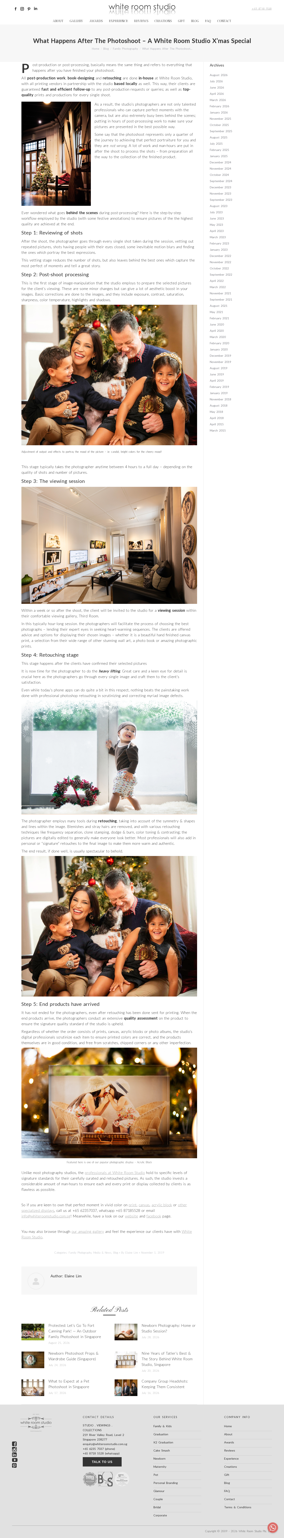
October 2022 (219, 268)
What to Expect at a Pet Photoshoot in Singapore (68, 1384)
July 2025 (216, 143)
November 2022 (220, 262)
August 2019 (218, 368)
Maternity (159, 1466)
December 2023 (220, 187)
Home (228, 1426)
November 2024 (220, 168)
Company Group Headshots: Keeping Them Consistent (165, 1384)
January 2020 (219, 349)
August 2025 (218, 137)
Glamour (158, 1491)
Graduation (160, 1434)
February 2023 (219, 243)
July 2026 (216, 81)
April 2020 (217, 330)
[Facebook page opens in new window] (15, 9)
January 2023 (219, 249)
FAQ (227, 1491)
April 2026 (217, 93)
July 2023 (216, 212)
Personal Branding (165, 1483)
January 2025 (219, 156)
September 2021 (221, 299)
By (129, 1252)
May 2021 (216, 312)
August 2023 (218, 206)
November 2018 (220, 399)
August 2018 (218, 405)
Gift (226, 1474)
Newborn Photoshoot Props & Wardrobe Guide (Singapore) (73, 1356)
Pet (155, 1474)
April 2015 (217, 424)
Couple (158, 1499)
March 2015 (218, 430)
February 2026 (219, 106)
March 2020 (218, 337)
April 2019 (217, 380)
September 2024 (221, 181)
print (133, 1205)
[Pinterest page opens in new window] (29, 9)
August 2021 (218, 305)
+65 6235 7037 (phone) (99, 1448)
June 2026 (217, 87)
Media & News (102, 1252)
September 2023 (221, 199)
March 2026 (218, 100)
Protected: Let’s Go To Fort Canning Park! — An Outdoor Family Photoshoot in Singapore (74, 1331)
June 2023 (217, 218)
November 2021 (220, 293)
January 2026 (219, 112)
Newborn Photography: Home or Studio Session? (169, 1328)
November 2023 (220, 193)
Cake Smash (161, 1450)
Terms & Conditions (237, 1507)
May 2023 (216, 224)
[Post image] (32, 1332)
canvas (144, 1205)
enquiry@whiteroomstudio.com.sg (105, 1444)
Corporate (160, 1515)
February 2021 (219, 318)
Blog (115, 1252)
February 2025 (219, 150)
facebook (153, 1216)
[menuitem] (58, 21)
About (228, 1434)
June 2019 (217, 374)
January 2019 (219, 393)
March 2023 (218, 237)
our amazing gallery (88, 1231)
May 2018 (216, 411)
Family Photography (80, 1252)
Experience (231, 1458)
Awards (229, 1442)
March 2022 (218, 287)
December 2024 (220, 162)
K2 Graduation (163, 1442)
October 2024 (219, 174)
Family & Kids (162, 1426)
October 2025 (219, 125)
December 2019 (220, 355)
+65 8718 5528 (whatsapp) (101, 1453)
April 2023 (217, 231)
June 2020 (217, 324)
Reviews (229, 1450)
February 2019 (219, 387)
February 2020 (219, 343)
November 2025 (220, 118)
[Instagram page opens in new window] (22, 9)
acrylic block (162, 1205)
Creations (230, 1466)
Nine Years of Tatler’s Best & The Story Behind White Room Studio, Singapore (167, 1359)
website (131, 1216)
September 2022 (221, 274)
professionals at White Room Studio (115, 1172)
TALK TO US (102, 1462)
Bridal (157, 1507)
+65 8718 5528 (262, 8)
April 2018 (217, 418)
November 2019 (220, 362)
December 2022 (220, 256)
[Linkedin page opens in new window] (35, 9)
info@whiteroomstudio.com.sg (45, 1216)
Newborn (159, 1458)
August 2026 (218, 75)
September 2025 (221, 131)
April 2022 (217, 280)
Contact (229, 1499)
